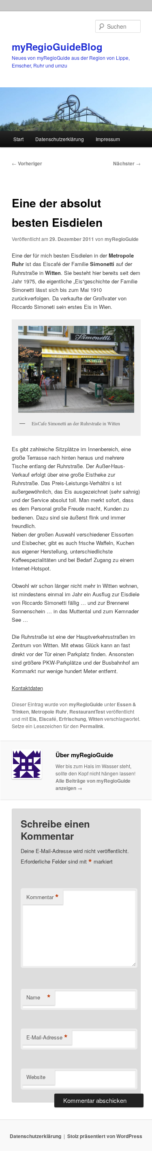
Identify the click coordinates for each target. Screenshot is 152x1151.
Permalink (91, 726)
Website (35, 1077)
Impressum (108, 138)
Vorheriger (27, 163)
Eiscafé (47, 718)
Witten (95, 718)
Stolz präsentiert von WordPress (104, 1136)
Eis (32, 718)
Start (18, 138)
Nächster (127, 163)
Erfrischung (72, 718)
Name (38, 997)
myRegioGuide (122, 239)
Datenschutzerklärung (59, 138)
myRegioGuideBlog (57, 46)
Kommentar (42, 897)
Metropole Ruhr (49, 711)
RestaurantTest (87, 711)
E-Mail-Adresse (47, 1037)
